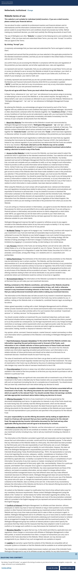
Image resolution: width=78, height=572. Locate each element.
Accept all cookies (52, 568)
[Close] (75, 562)
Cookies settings (6, 568)
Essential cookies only (67, 568)
